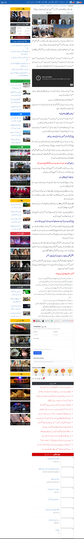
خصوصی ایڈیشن (62, 2)
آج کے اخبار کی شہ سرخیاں (19, 41)
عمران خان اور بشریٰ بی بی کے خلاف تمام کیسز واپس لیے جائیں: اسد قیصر (16, 109)
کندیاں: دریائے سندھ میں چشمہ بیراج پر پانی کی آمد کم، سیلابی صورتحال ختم (16, 88)
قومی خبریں (19, 81)
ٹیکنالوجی (19, 287)
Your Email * (55, 331)
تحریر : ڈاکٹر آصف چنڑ (56, 512)
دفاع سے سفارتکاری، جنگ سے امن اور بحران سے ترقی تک (48, 469)
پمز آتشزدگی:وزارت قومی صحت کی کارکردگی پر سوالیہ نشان (19, 47)
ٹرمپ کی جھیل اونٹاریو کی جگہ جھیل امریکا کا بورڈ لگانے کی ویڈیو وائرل (16, 142)
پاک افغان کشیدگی (49, 5)
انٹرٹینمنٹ (19, 234)
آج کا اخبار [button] (37, 2)
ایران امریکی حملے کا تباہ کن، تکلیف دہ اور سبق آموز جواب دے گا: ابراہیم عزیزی (16, 121)
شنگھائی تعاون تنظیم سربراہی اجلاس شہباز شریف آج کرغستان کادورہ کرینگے (19, 53)
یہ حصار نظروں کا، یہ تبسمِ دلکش (53, 499)
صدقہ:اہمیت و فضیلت (55, 479)
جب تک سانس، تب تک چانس (53, 489)
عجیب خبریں (19, 321)
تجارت (18, 201)
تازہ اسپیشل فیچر (19, 9)
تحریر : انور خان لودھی (56, 461)
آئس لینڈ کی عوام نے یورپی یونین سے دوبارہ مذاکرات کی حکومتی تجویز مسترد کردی (16, 135)
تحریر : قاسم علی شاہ (56, 492)
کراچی (27, 33)
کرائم (19, 374)
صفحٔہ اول (28, 2)
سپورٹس (19, 147)
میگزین (67, 2)
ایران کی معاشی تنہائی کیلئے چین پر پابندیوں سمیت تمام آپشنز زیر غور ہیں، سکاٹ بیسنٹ (16, 128)
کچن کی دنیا (57, 530)
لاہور (28, 28)
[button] (11, 16)
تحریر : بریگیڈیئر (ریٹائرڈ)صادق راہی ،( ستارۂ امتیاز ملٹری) (51, 471)
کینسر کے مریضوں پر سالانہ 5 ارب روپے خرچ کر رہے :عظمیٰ (19, 59)
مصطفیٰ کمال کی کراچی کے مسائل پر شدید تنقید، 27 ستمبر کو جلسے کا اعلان (16, 102)
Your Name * (35, 331)
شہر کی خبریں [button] (50, 2)
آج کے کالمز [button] (43, 2)
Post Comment (37, 352)
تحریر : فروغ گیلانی (56, 522)
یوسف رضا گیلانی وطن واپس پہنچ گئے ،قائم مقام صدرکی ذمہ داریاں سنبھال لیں (19, 65)
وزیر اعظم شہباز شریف (63, 5)
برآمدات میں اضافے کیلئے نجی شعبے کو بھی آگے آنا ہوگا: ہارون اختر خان (16, 229)
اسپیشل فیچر (56, 2)
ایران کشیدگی (56, 5)
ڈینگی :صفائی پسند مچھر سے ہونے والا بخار (52, 509)
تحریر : (58, 533)
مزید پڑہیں (52, 383)
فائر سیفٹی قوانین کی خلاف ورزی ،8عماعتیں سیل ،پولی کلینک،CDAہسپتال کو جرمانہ (19, 74)
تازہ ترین (32, 2)
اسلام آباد (27, 31)
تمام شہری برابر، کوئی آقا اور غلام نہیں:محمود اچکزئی (20, 69)
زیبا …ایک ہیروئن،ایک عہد (54, 520)
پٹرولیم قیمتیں (42, 5)
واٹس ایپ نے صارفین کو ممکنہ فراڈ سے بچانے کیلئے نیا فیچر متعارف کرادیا (16, 294)
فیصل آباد (19, 28)
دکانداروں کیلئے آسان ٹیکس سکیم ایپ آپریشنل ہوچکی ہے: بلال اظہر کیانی (16, 222)
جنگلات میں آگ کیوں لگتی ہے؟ (53, 458)
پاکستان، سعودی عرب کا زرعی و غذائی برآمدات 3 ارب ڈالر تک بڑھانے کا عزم (16, 207)
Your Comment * (36, 338)
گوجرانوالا (19, 31)
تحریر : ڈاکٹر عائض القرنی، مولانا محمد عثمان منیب (52, 482)
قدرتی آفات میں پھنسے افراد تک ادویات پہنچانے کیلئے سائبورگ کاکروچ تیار (16, 316)
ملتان (20, 33)
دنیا (19, 114)
